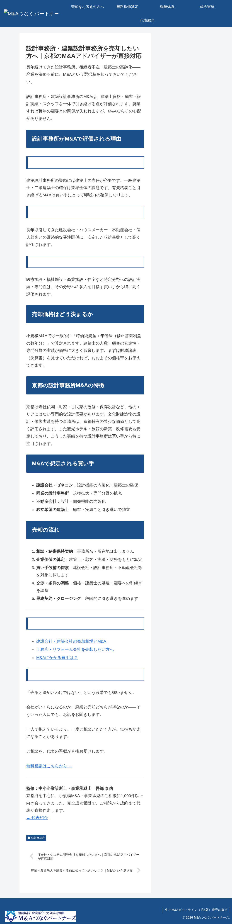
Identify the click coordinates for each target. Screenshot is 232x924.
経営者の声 (38, 837)
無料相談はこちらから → (49, 766)
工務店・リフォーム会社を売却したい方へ (75, 649)
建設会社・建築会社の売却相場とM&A (71, 641)
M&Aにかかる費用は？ (57, 657)
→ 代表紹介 (37, 817)
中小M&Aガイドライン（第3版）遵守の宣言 (196, 910)
